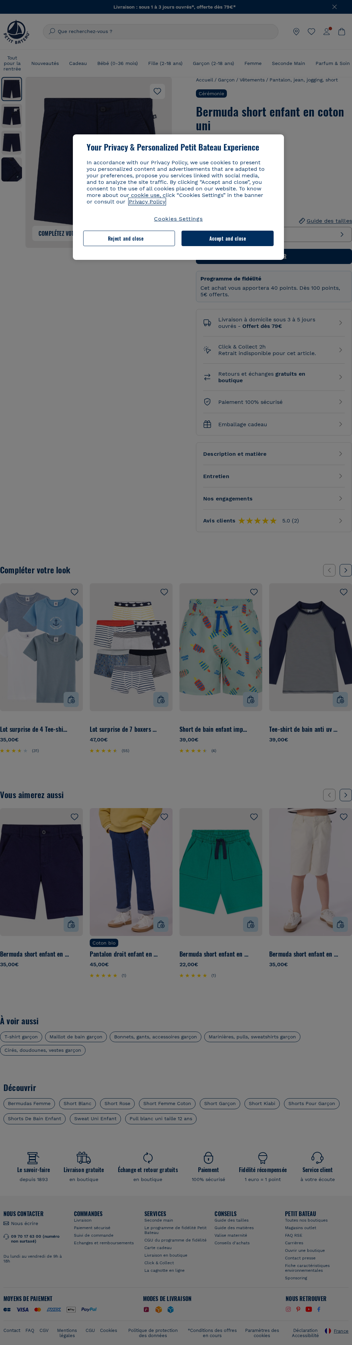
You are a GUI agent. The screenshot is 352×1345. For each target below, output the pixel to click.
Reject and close (126, 238)
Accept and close (227, 238)
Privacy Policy (147, 201)
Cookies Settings (178, 219)
